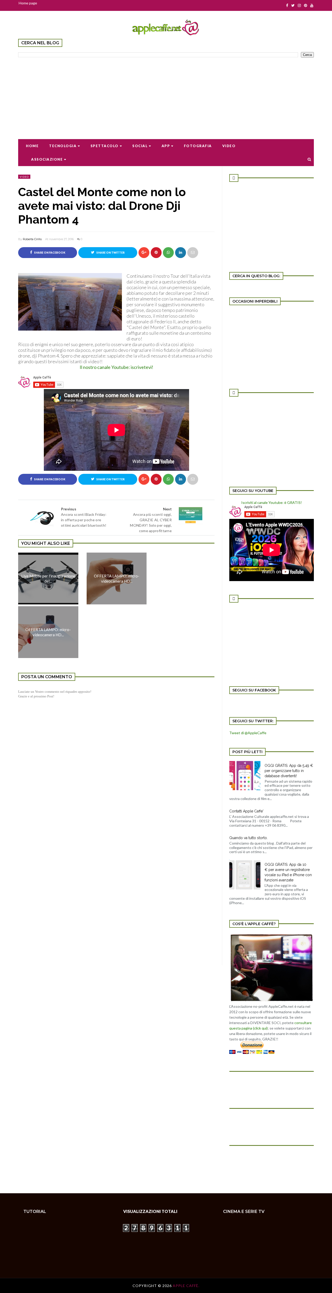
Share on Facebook (49, 252)
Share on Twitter (110, 252)
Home (32, 146)
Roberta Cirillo (32, 239)
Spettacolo (105, 146)
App (166, 146)
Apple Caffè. (186, 1285)
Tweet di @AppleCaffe (247, 733)
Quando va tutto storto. (248, 838)
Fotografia (198, 146)
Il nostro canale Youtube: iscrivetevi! (116, 367)
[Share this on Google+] (144, 252)
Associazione (47, 159)
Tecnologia (63, 146)
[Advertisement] (166, 95)
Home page (28, 3)
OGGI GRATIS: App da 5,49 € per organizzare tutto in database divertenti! (289, 770)
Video (229, 146)
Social (140, 146)
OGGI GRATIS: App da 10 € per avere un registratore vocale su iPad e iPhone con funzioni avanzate (288, 872)
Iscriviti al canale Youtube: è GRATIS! (271, 502)
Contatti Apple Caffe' (246, 811)
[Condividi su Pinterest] (192, 252)
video (24, 176)
